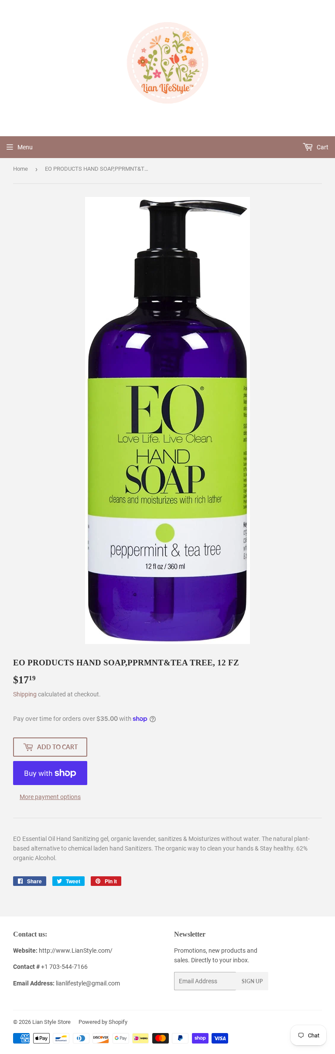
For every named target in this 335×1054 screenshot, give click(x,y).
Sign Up (252, 981)
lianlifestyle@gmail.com (66, 983)
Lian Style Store (51, 1022)
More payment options (50, 796)
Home (20, 168)
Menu (25, 147)
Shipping (25, 694)
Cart (321, 147)
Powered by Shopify (103, 1022)
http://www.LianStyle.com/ (76, 950)
